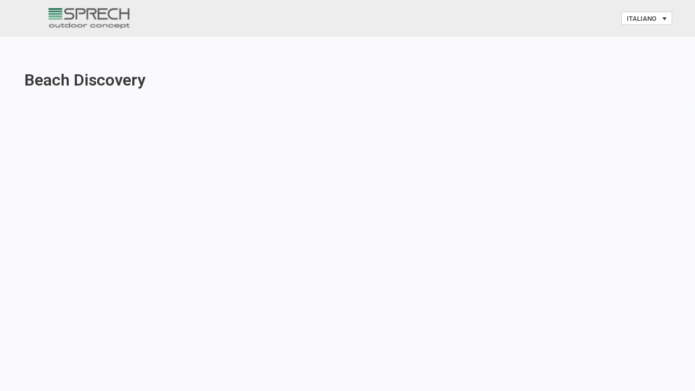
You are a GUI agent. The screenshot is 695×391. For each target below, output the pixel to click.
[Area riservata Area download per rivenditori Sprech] (89, 18)
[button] (646, 18)
